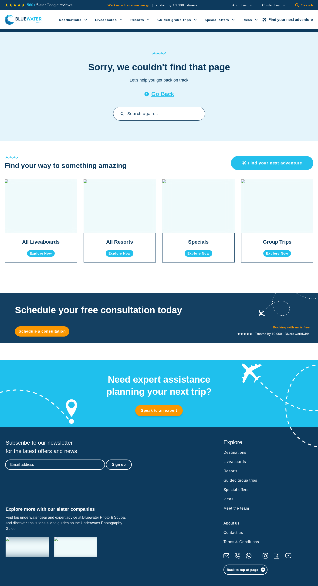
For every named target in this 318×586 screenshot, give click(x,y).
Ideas (247, 20)
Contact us (271, 5)
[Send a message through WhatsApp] (248, 556)
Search (307, 5)
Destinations (70, 20)
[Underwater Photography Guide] (75, 547)
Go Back (162, 94)
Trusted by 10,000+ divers (152, 5)
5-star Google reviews (49, 5)
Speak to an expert (159, 410)
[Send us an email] (226, 556)
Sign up (119, 465)
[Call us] (237, 556)
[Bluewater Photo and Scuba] (27, 547)
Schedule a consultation (42, 331)
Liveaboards (106, 20)
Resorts (137, 20)
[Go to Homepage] (23, 20)
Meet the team (236, 508)
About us (239, 5)
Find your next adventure (290, 20)
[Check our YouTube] (288, 555)
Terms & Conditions (241, 542)
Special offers (217, 20)
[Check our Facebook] (276, 556)
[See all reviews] (15, 5)
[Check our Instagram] (265, 556)
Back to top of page (242, 570)
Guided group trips (174, 20)
